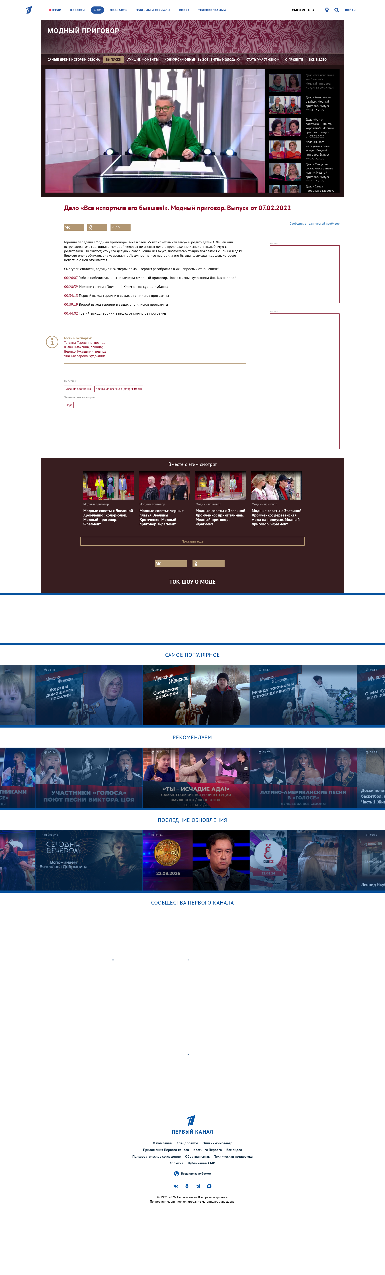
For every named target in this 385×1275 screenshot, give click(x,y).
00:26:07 (71, 277)
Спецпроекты (187, 1143)
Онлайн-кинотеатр (217, 1143)
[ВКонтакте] (74, 227)
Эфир (56, 10)
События (176, 1163)
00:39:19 (71, 304)
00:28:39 (71, 286)
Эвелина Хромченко (78, 389)
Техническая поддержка (233, 1156)
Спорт (184, 10)
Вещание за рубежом (196, 1173)
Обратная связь (197, 1156)
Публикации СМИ (201, 1163)
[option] (302, 80)
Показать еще (192, 541)
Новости (77, 10)
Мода (69, 405)
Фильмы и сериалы (153, 10)
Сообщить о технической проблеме (315, 224)
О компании (162, 1143)
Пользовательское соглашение (156, 1156)
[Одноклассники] (97, 227)
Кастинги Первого (207, 1149)
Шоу (97, 10)
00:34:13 (71, 295)
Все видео (234, 1149)
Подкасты (118, 10)
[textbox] (153, 277)
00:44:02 (71, 313)
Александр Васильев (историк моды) (119, 389)
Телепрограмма (212, 10)
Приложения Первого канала (166, 1149)
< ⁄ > (116, 227)
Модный (83, 31)
